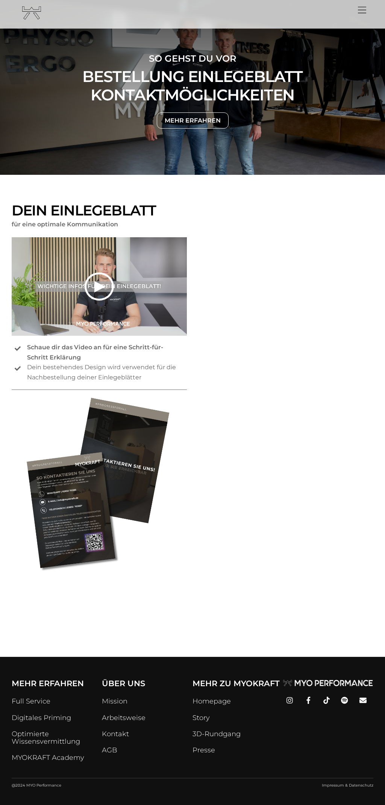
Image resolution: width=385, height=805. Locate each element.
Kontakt (115, 734)
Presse (203, 750)
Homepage (211, 701)
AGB (109, 750)
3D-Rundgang (216, 734)
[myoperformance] (31, 16)
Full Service (31, 701)
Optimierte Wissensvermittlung (46, 738)
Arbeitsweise (124, 718)
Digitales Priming (41, 718)
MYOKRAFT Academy (48, 757)
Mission (114, 701)
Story (201, 718)
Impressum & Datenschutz (347, 785)
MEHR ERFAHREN (193, 120)
